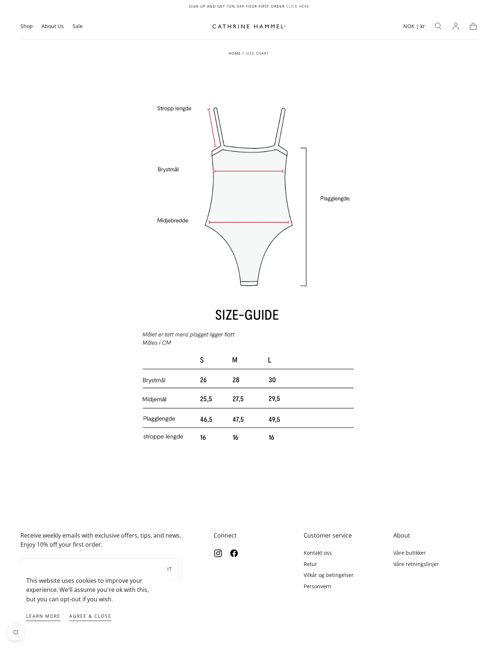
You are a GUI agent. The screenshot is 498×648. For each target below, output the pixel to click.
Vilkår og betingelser (329, 574)
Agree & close (90, 616)
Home (235, 53)
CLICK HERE (298, 6)
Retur (310, 564)
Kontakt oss (318, 552)
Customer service (328, 535)
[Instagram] (218, 553)
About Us (53, 26)
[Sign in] (455, 26)
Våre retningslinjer (416, 564)
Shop (26, 26)
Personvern (317, 586)
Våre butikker (409, 552)
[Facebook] (234, 553)
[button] (414, 27)
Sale (78, 26)
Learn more (43, 616)
